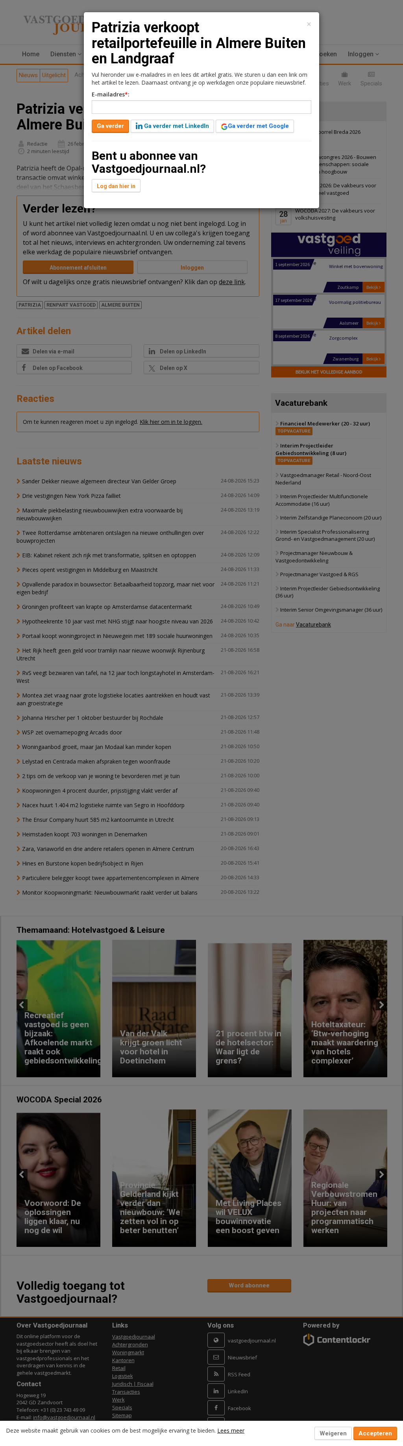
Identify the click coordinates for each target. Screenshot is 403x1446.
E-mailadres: (110, 94)
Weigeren (333, 1433)
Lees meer (230, 1430)
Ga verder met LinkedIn (175, 125)
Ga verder (110, 125)
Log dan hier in (116, 186)
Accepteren (375, 1433)
